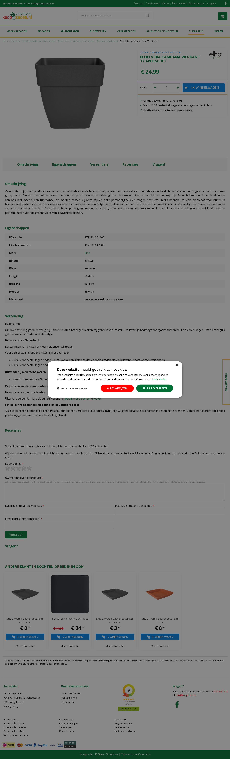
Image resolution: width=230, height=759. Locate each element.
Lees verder (159, 379)
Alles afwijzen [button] (117, 388)
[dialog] (115, 379)
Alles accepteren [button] (155, 388)
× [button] (177, 365)
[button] (72, 388)
